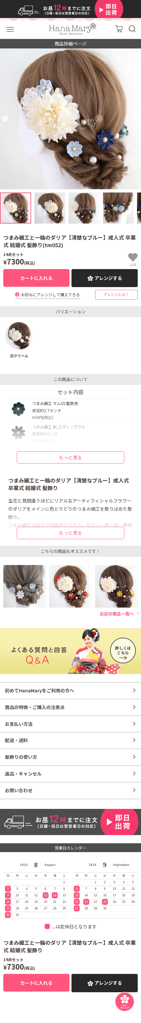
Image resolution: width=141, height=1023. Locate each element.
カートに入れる (36, 278)
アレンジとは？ (116, 294)
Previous (5, 119)
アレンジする (108, 278)
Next (136, 119)
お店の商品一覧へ (117, 614)
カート (119, 28)
